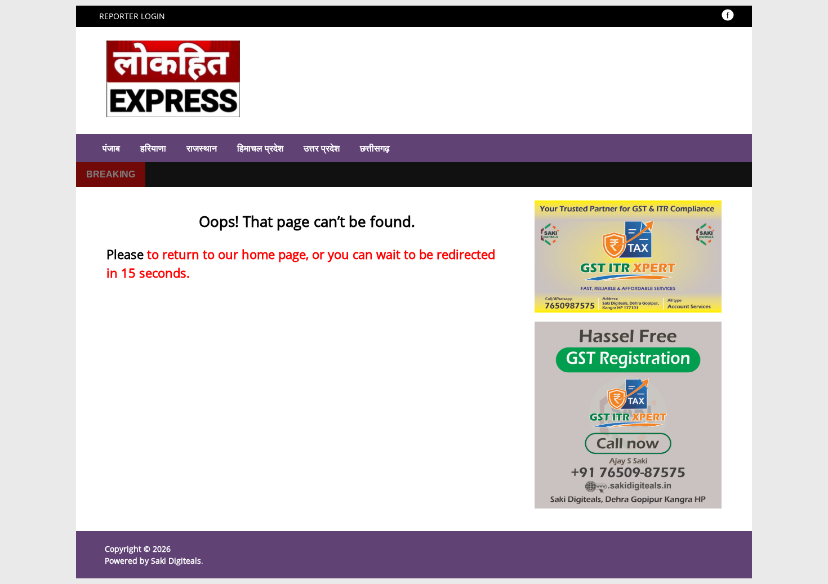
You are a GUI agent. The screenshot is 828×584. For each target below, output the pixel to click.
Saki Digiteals (176, 560)
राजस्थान (201, 148)
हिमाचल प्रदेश (260, 148)
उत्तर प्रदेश (322, 148)
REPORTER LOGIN (132, 16)
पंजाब (111, 148)
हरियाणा (153, 148)
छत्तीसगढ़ (375, 148)
